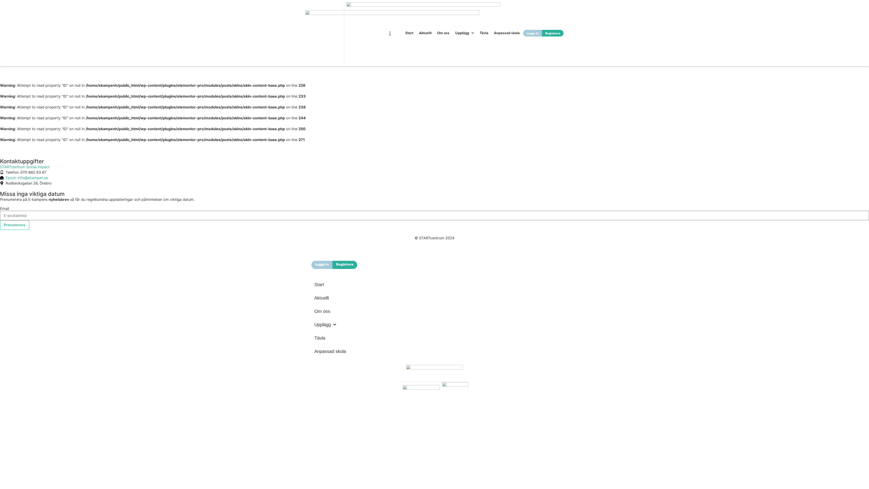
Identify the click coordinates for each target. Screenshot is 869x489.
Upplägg (462, 33)
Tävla (484, 33)
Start (409, 33)
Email (4, 208)
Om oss (443, 33)
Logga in (532, 33)
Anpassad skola (507, 33)
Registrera (552, 33)
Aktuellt (425, 33)
